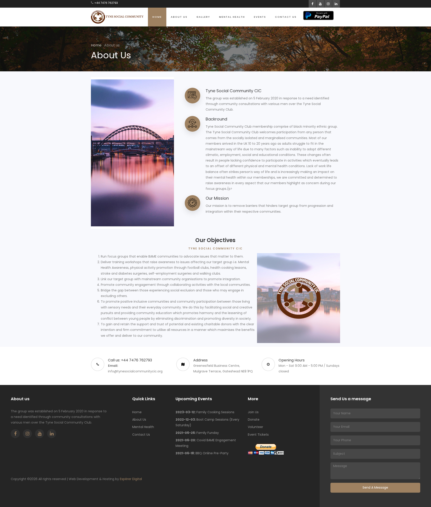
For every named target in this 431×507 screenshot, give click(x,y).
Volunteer (255, 427)
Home (157, 17)
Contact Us (286, 17)
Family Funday (197, 433)
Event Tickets (258, 434)
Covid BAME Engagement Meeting (206, 443)
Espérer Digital (131, 479)
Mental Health (232, 17)
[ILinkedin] (51, 433)
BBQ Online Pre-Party (202, 453)
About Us (179, 17)
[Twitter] (39, 433)
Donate (253, 419)
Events (260, 17)
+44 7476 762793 (106, 3)
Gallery (203, 17)
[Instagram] (27, 433)
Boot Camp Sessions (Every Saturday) (207, 422)
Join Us (253, 412)
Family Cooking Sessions (205, 412)
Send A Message (375, 487)
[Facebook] (15, 433)
